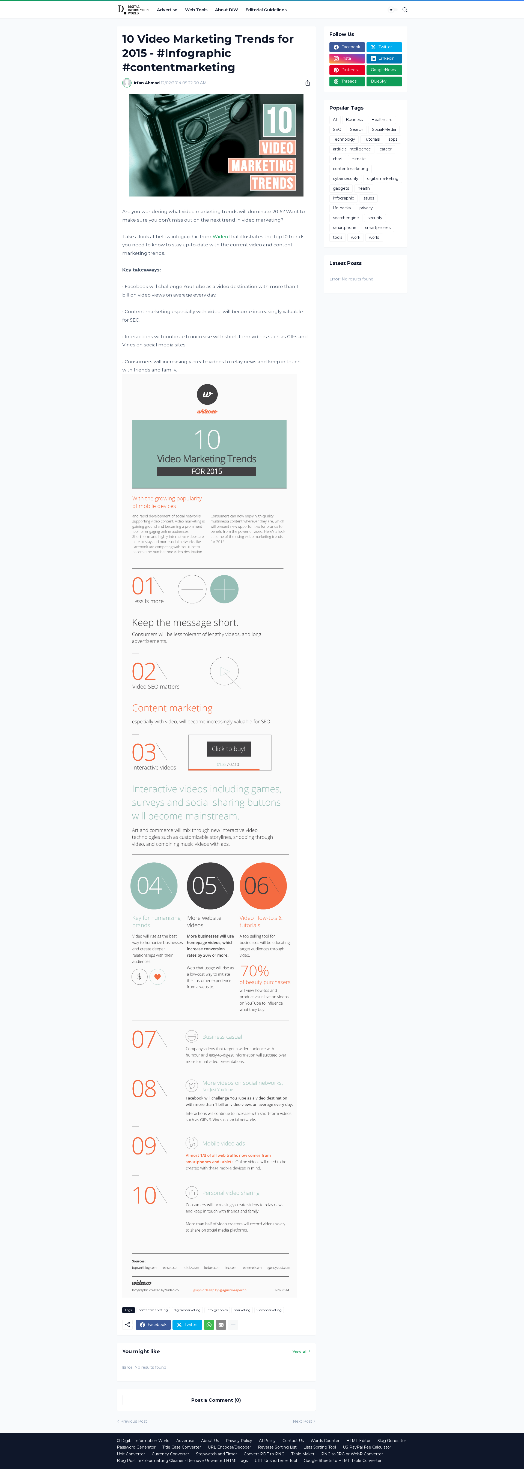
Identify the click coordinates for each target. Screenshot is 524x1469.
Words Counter (325, 1440)
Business (354, 119)
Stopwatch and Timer (216, 1454)
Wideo (220, 236)
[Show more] (233, 1325)
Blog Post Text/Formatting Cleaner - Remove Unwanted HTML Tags (182, 1460)
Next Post (302, 1421)
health (364, 188)
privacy (366, 207)
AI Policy (267, 1440)
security (375, 217)
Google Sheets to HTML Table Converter (343, 1460)
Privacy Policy (239, 1440)
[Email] (221, 1325)
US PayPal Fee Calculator (367, 1447)
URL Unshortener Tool (276, 1460)
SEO (337, 129)
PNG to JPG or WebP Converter (352, 1454)
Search (356, 129)
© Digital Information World (143, 1440)
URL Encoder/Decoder (229, 1447)
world (374, 237)
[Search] (402, 9)
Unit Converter (131, 1454)
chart (338, 158)
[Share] (305, 82)
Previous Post (133, 1421)
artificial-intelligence (352, 149)
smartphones (378, 227)
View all (299, 1351)
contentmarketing (153, 1310)
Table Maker (302, 1454)
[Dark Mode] (393, 9)
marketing (242, 1310)
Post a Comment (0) (216, 1400)
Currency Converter (170, 1454)
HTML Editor (358, 1440)
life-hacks (342, 207)
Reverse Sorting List (277, 1447)
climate (359, 158)
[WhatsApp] (209, 1325)
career (386, 149)
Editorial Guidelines (266, 9)
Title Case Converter (181, 1447)
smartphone (344, 227)
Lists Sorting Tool (319, 1447)
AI (335, 119)
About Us (210, 1440)
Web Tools (196, 9)
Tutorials (372, 139)
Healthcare (381, 119)
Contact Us (293, 1440)
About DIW (226, 9)
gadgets (341, 188)
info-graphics (217, 1310)
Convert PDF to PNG (264, 1454)
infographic (343, 198)
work (355, 237)
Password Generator (136, 1447)
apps (392, 139)
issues (368, 198)
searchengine (346, 217)
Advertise (167, 9)
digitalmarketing (187, 1310)
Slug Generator (391, 1440)
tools (337, 237)
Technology (344, 139)
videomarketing (269, 1310)
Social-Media (384, 129)
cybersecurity (345, 178)
